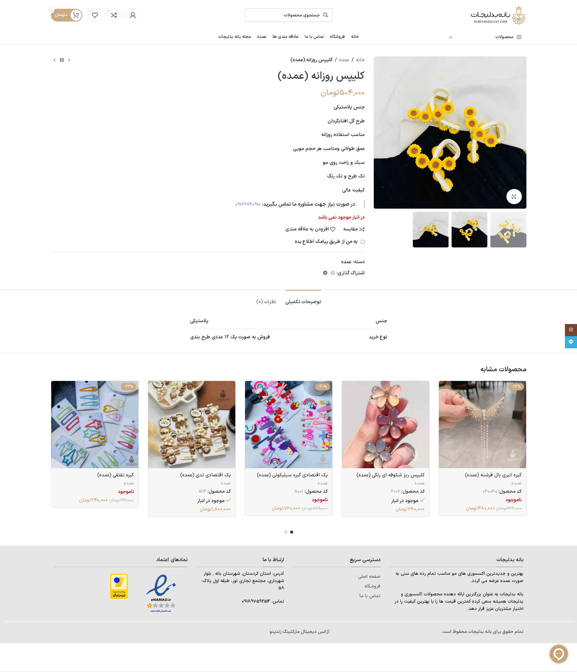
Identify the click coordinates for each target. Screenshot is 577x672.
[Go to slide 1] (291, 532)
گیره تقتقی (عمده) (115, 475)
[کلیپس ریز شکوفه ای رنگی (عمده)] (385, 424)
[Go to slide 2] (285, 532)
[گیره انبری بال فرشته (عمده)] (482, 424)
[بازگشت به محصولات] (61, 60)
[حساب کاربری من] (133, 15)
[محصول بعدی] (54, 60)
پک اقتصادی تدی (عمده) (205, 475)
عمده (344, 60)
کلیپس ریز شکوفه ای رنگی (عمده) (390, 475)
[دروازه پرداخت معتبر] (119, 586)
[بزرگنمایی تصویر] (514, 196)
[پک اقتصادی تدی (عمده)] (191, 424)
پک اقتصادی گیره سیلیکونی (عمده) (292, 475)
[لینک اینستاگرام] (571, 330)
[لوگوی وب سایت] (497, 14)
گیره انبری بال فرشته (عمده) (493, 475)
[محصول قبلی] (69, 60)
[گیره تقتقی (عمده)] (94, 424)
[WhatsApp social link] (333, 273)
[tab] (303, 299)
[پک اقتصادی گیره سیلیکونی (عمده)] (288, 424)
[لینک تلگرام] (325, 273)
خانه (360, 60)
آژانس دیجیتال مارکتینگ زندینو (300, 631)
